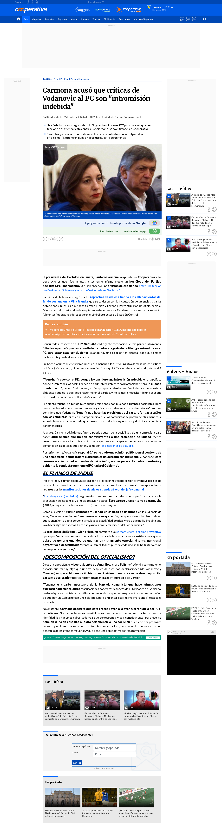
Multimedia (109, 19)
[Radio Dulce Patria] (82, 10)
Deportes (49, 19)
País (26, 19)
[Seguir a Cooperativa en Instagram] (36, 2)
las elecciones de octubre (117, 445)
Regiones (62, 19)
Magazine (36, 19)
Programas (124, 19)
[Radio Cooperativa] (129, 10)
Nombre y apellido (81, 746)
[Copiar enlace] (157, 239)
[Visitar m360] (188, 22)
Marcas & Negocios (143, 19)
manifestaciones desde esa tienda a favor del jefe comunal (103, 489)
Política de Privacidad (104, 768)
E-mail (75, 752)
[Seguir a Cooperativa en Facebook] (28, 2)
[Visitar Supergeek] (194, 22)
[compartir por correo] (151, 239)
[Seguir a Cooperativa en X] (32, 2)
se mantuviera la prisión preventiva (138, 531)
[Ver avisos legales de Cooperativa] (182, 22)
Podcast (96, 19)
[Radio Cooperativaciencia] (103, 10)
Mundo (74, 19)
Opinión (85, 19)
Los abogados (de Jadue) (61, 496)
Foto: (47, 147)
